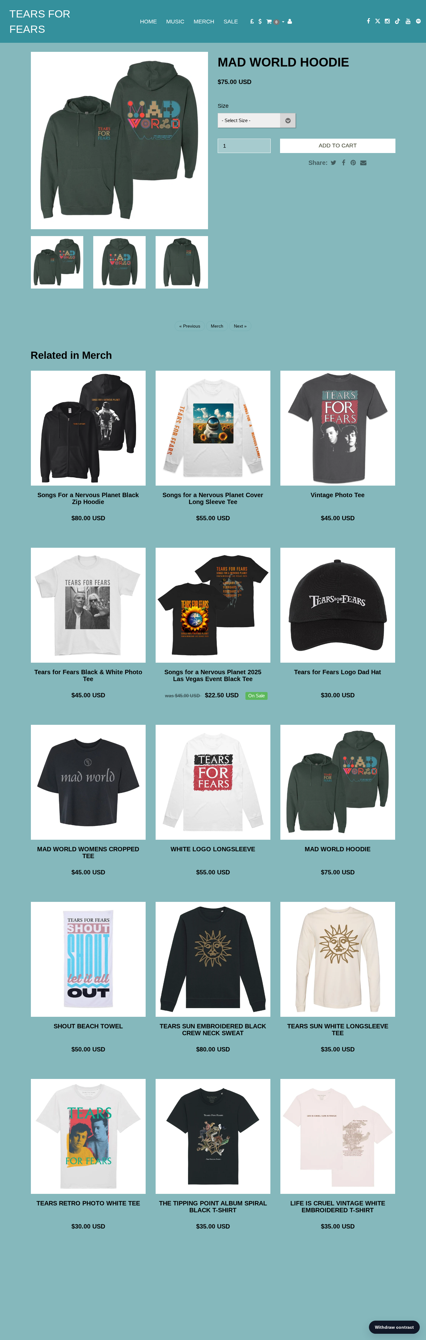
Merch (204, 21)
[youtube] (408, 21)
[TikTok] (397, 21)
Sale (231, 21)
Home (148, 21)
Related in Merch (71, 355)
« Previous (189, 326)
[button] (275, 21)
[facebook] (368, 21)
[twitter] (377, 21)
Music (175, 21)
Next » (240, 326)
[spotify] (418, 21)
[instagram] (387, 21)
